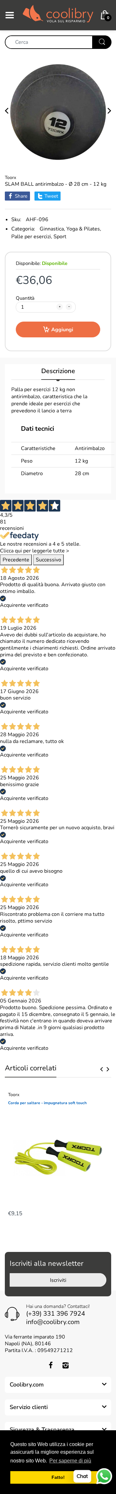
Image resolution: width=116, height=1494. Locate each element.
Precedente (16, 559)
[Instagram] (65, 1365)
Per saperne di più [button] (70, 1460)
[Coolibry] (58, 14)
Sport (59, 236)
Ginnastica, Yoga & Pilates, (70, 228)
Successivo (48, 559)
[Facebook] (50, 1365)
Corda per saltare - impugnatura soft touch (47, 1102)
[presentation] (101, 1069)
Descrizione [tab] (58, 371)
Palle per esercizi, (31, 236)
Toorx (10, 177)
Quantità (25, 298)
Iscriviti (58, 1280)
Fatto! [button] (58, 1477)
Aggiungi (62, 329)
